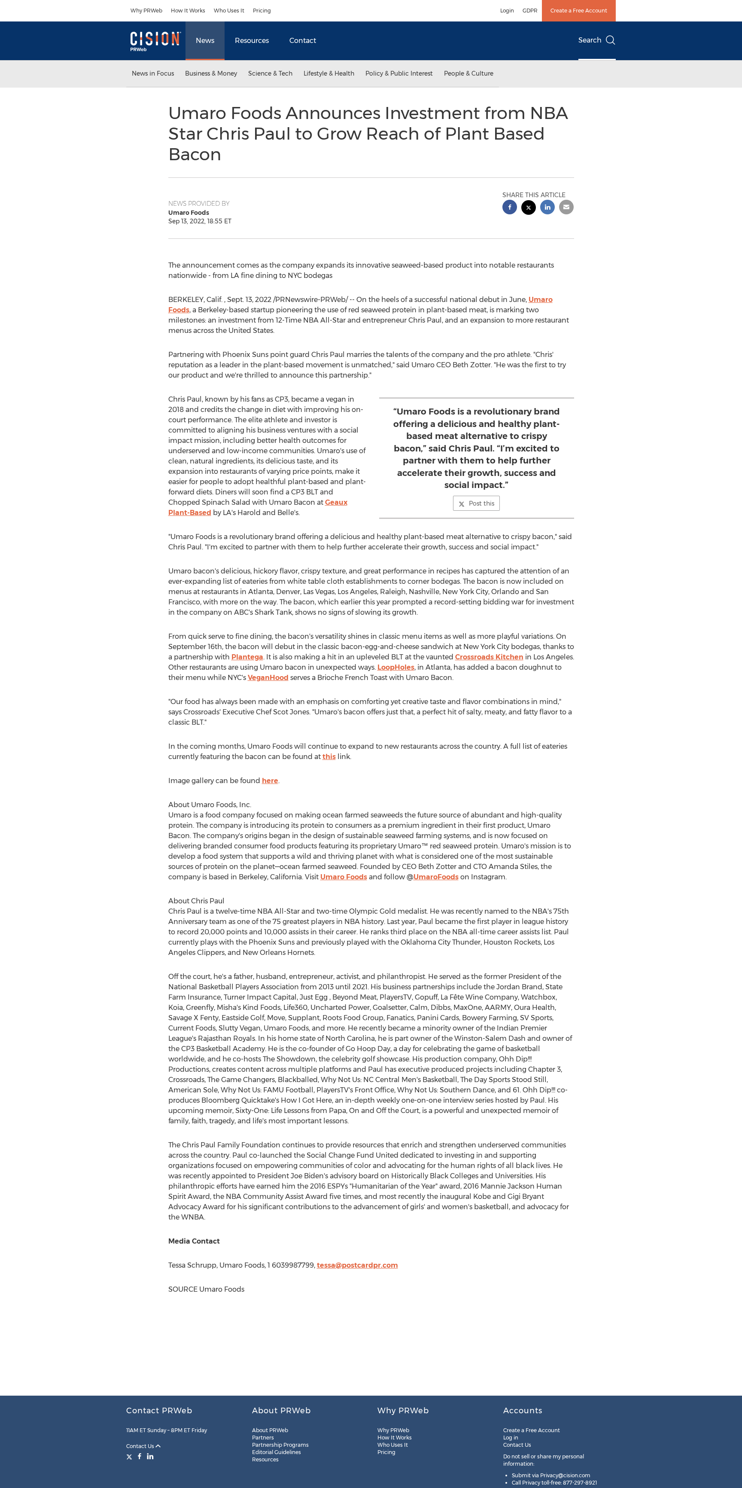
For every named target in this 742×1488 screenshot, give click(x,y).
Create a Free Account (578, 10)
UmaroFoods (436, 877)
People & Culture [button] (468, 73)
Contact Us (140, 1446)
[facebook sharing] (509, 208)
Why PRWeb (146, 10)
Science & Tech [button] (270, 73)
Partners (263, 1437)
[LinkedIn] (150, 1456)
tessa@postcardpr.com (357, 1265)
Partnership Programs (280, 1445)
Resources (252, 41)
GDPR (530, 10)
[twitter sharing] (528, 208)
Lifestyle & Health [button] (329, 73)
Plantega (247, 657)
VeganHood (268, 678)
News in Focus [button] (153, 73)
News (205, 41)
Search (590, 40)
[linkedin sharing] (547, 208)
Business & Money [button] (211, 73)
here (270, 781)
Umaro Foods (343, 877)
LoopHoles (395, 667)
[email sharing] (566, 208)
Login (507, 10)
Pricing (262, 10)
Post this (481, 503)
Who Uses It (229, 10)
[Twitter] (130, 1456)
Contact (302, 41)
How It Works (188, 10)
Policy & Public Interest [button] (399, 73)
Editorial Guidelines (276, 1452)
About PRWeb (270, 1430)
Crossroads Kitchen (489, 657)
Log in (510, 1437)
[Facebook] (139, 1456)
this (329, 757)
